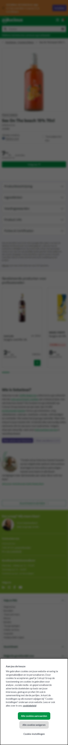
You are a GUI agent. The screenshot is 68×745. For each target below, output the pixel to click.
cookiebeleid (29, 705)
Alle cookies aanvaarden (34, 716)
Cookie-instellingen (34, 734)
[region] (34, 701)
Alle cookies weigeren (34, 725)
